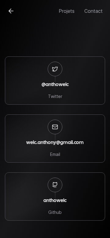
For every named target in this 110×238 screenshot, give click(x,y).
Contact (93, 11)
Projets (67, 11)
